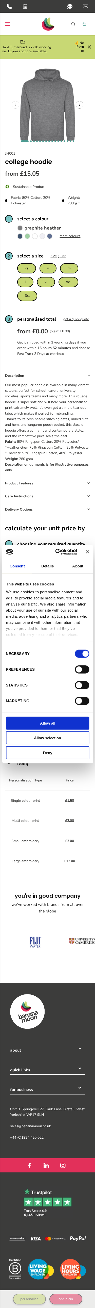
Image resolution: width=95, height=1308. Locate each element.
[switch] (82, 669)
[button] (70, 6)
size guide (58, 255)
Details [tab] (47, 566)
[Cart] (84, 23)
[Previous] (15, 105)
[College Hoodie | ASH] (42, 237)
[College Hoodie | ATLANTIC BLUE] (49, 237)
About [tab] (77, 566)
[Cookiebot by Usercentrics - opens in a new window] (57, 552)
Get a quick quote (76, 319)
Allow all (47, 723)
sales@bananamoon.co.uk (30, 1126)
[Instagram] (63, 1165)
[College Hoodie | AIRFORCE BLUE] (20, 237)
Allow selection (47, 738)
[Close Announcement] (89, 47)
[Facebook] (30, 1165)
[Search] (73, 23)
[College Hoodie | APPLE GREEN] (27, 237)
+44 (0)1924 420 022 (27, 1137)
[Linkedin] (46, 1165)
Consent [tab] (17, 566)
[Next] (79, 105)
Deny (47, 752)
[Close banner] (87, 552)
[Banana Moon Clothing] (47, 24)
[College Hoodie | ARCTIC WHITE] (34, 237)
